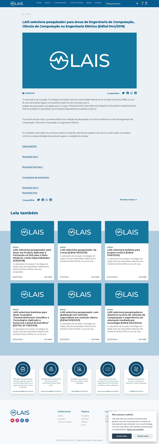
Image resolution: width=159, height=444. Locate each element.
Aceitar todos (122, 436)
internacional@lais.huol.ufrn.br (51, 391)
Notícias (85, 419)
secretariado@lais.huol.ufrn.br (23, 391)
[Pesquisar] (137, 3)
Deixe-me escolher (135, 429)
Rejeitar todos (143, 436)
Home (39, 3)
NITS (83, 425)
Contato (98, 3)
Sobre (60, 416)
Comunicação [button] (60, 3)
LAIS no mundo (76, 3)
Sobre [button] (47, 3)
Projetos (85, 416)
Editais (89, 3)
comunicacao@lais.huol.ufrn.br (107, 391)
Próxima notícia (127, 200)
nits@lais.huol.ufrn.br (136, 391)
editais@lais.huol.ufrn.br (79, 391)
